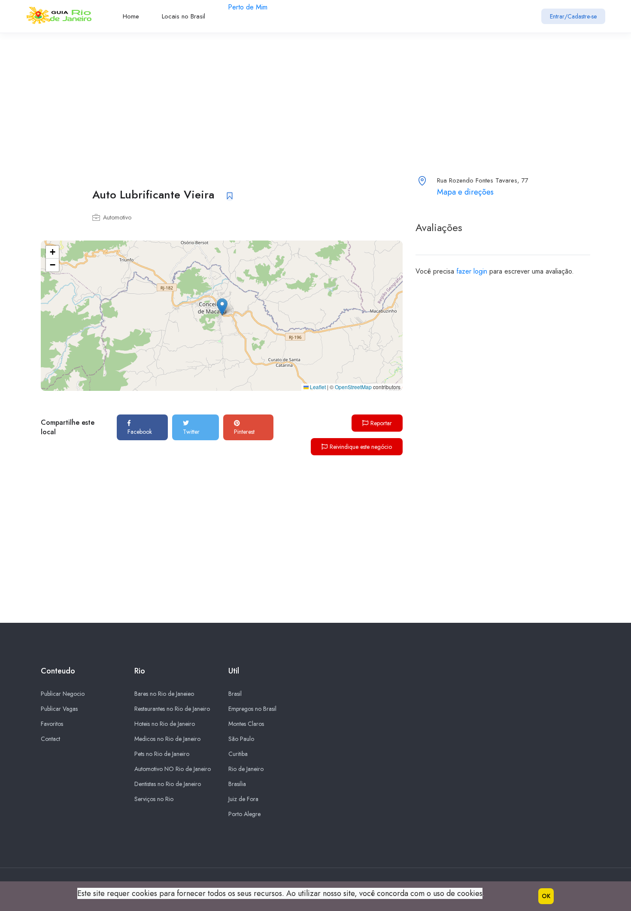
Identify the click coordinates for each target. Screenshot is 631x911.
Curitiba (238, 754)
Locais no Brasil (183, 16)
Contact (50, 738)
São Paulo (241, 738)
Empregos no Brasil (252, 708)
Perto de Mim (247, 7)
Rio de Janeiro (246, 769)
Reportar (381, 423)
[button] (222, 307)
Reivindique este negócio (361, 446)
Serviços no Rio (153, 799)
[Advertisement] (257, 93)
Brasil (235, 693)
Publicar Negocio (63, 693)
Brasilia (237, 784)
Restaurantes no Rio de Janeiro (172, 708)
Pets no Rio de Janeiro (161, 754)
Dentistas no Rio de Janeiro (167, 784)
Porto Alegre (244, 814)
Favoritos (52, 723)
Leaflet (317, 386)
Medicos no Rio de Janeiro (167, 738)
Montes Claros (246, 723)
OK (546, 896)
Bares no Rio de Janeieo (164, 693)
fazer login (471, 271)
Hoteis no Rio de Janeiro (164, 723)
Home (131, 16)
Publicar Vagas (59, 708)
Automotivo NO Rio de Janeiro (172, 769)
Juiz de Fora (243, 799)
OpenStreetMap (353, 386)
